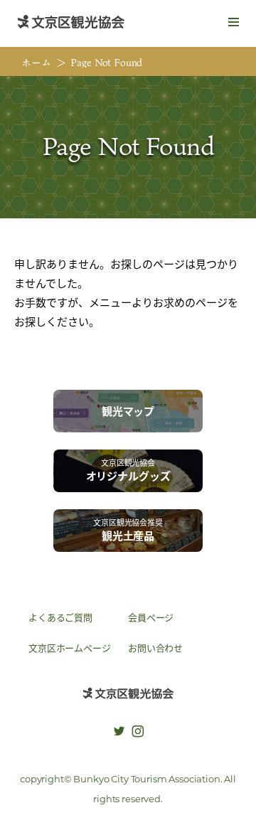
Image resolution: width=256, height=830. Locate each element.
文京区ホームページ (69, 647)
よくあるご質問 (60, 617)
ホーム (36, 62)
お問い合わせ (155, 647)
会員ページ (151, 617)
